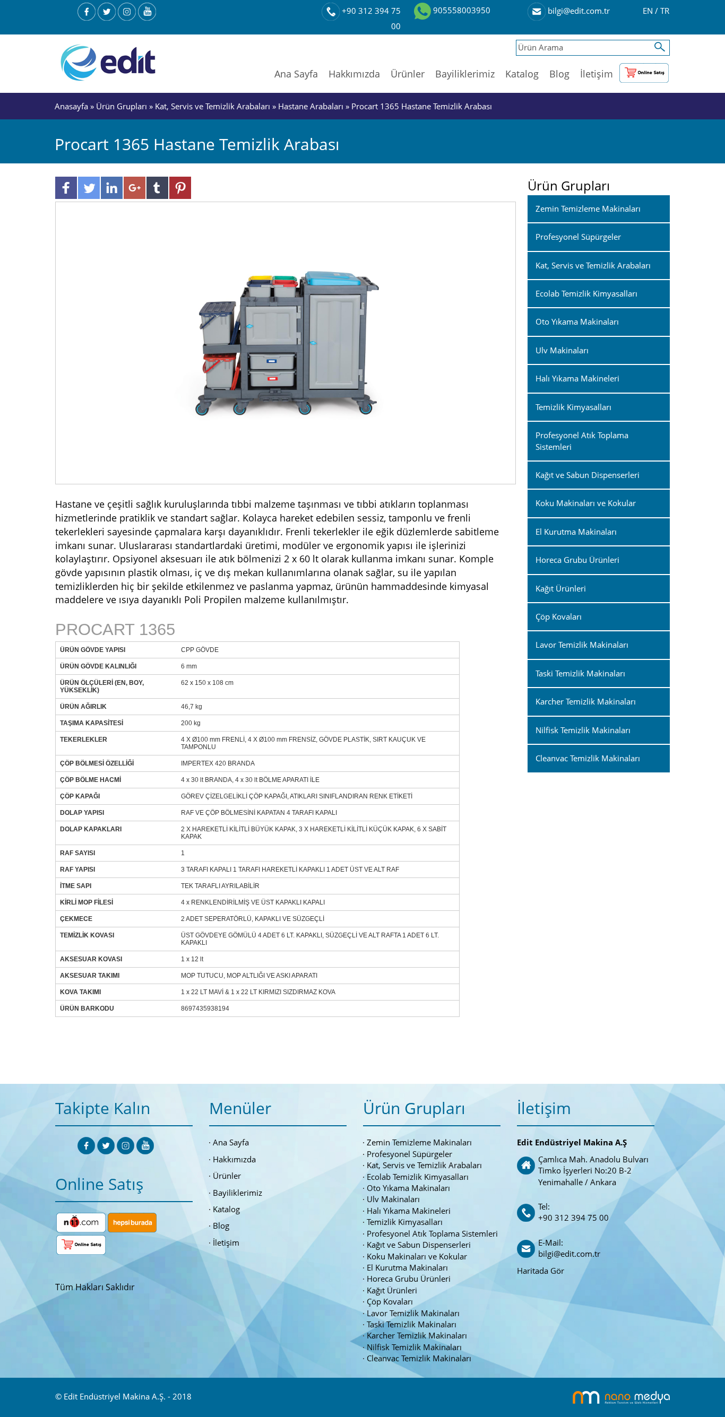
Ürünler (408, 73)
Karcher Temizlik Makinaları (417, 1335)
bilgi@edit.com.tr (578, 10)
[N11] (81, 1221)
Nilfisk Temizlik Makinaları (414, 1347)
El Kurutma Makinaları (407, 1267)
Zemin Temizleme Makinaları (419, 1142)
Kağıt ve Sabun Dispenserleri (419, 1244)
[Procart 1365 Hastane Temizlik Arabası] (285, 342)
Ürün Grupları (122, 106)
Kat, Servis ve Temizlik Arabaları (212, 106)
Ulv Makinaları (393, 1199)
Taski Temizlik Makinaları (411, 1324)
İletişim (596, 73)
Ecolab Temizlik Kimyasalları (418, 1176)
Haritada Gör (540, 1270)
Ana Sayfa (296, 73)
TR (664, 10)
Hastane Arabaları (310, 106)
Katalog (522, 73)
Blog (559, 73)
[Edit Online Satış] (644, 70)
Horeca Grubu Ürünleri (409, 1278)
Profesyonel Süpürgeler (409, 1154)
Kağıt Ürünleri (392, 1290)
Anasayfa (72, 106)
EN (649, 10)
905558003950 (460, 10)
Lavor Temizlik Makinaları (413, 1313)
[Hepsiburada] (132, 1221)
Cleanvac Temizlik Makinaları (419, 1358)
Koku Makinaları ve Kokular (417, 1256)
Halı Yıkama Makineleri (409, 1210)
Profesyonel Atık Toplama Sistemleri (432, 1233)
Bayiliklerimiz (465, 73)
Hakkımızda (354, 73)
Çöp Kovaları (390, 1301)
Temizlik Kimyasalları (405, 1221)
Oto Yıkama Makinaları (408, 1188)
